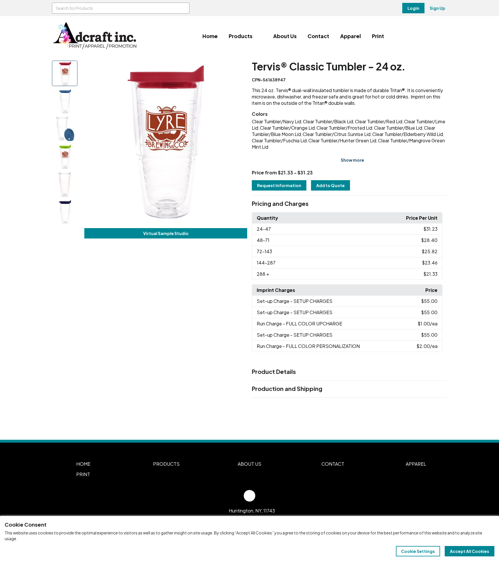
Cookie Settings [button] (418, 551)
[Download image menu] (239, 68)
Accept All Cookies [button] (469, 551)
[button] (349, 203)
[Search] (184, 8)
